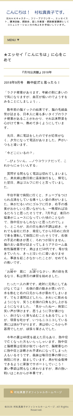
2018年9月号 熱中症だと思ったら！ (32, 82)
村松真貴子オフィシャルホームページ (34, 406)
